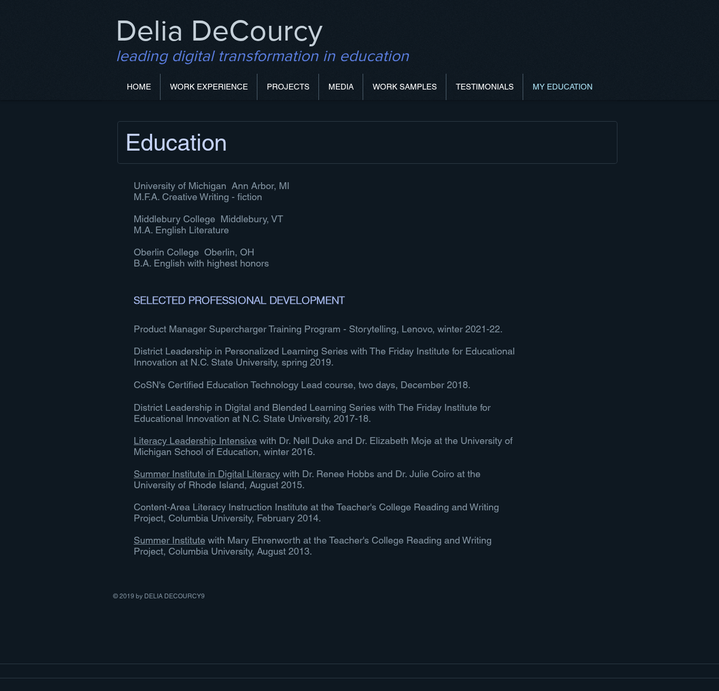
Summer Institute (169, 540)
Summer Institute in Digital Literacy (207, 473)
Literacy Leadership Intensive (195, 440)
